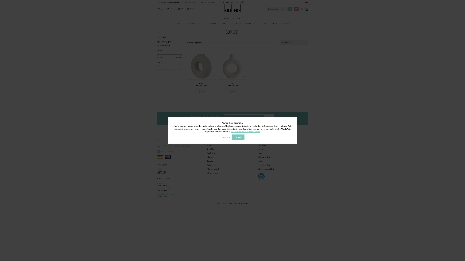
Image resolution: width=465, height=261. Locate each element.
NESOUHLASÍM (226, 137)
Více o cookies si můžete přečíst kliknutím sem (245, 132)
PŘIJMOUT (238, 137)
